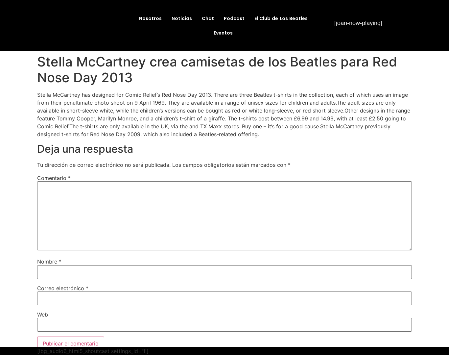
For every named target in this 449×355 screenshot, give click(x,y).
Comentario (54, 178)
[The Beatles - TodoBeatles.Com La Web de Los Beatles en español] (82, 35)
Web (42, 314)
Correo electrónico (62, 288)
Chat (208, 18)
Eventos (223, 33)
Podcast (234, 18)
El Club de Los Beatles (281, 18)
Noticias (182, 18)
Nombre (49, 261)
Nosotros (150, 18)
